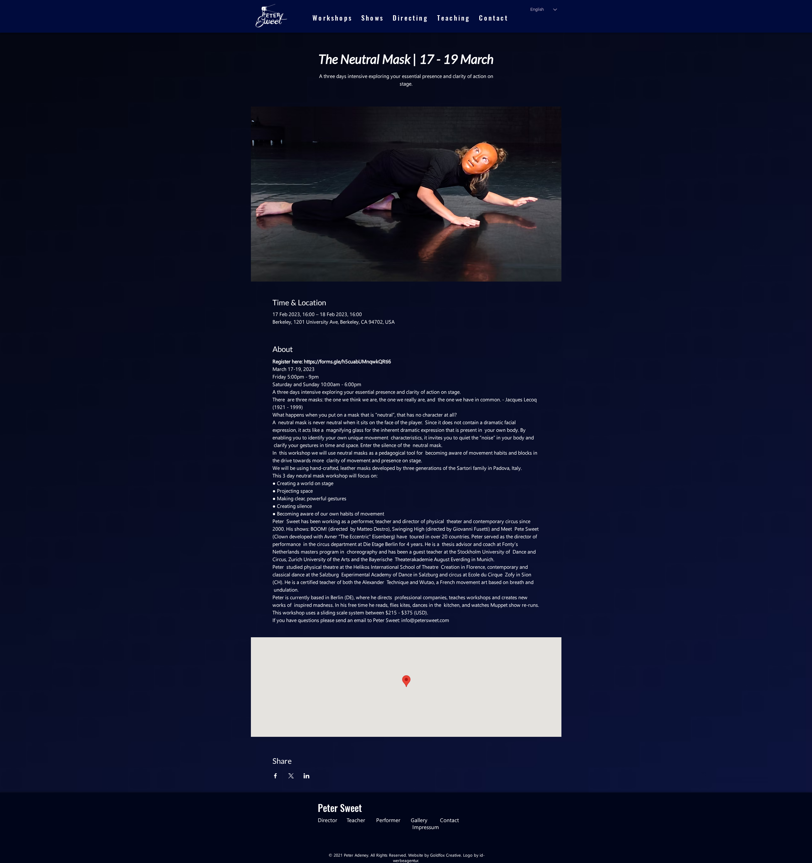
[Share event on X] (291, 775)
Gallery (425, 819)
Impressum (425, 826)
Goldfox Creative (445, 855)
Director (332, 819)
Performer (388, 819)
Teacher (361, 819)
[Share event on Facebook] (275, 775)
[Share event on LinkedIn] (307, 775)
